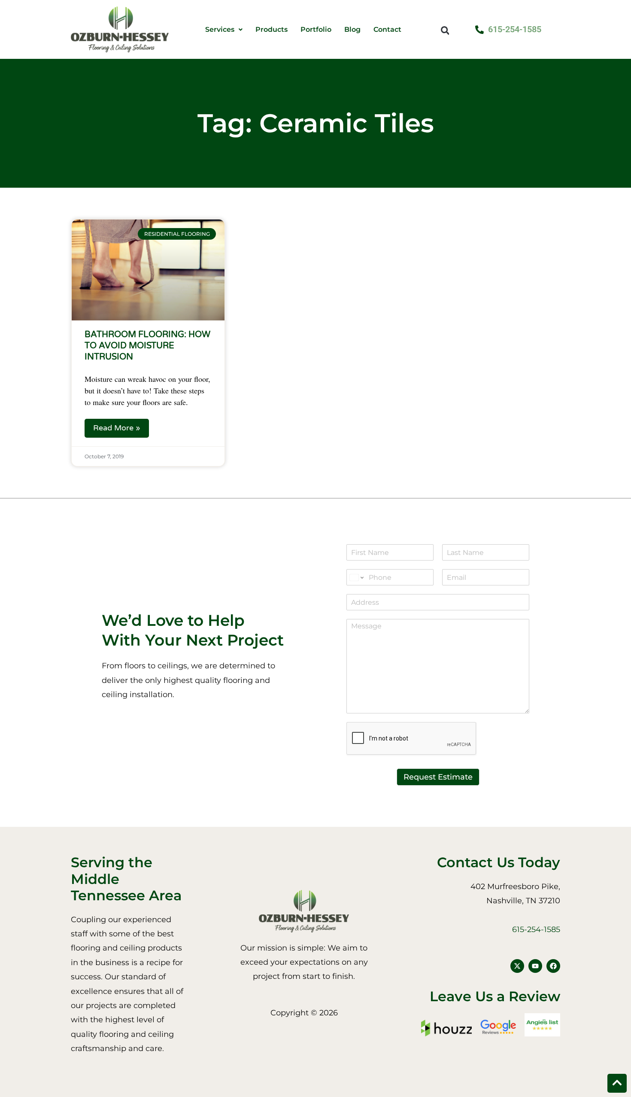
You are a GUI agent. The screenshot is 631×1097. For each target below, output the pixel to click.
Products (271, 29)
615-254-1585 (536, 929)
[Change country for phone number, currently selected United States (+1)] (356, 577)
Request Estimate (438, 777)
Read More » (116, 428)
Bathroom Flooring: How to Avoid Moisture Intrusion (147, 345)
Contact (387, 29)
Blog (352, 29)
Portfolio (315, 29)
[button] (445, 30)
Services (219, 29)
